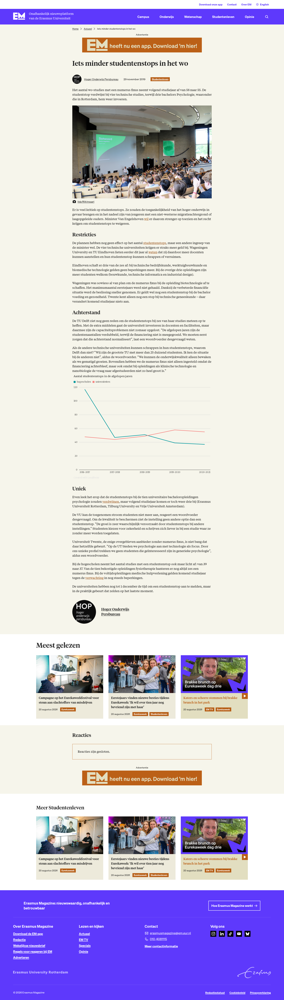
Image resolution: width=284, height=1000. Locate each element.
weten (152, 252)
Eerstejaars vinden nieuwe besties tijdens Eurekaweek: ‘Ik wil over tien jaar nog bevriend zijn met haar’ (140, 702)
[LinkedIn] (222, 934)
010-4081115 (158, 939)
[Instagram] (213, 934)
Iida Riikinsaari (86, 202)
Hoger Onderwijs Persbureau (101, 79)
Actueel (88, 28)
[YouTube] (239, 934)
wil (146, 219)
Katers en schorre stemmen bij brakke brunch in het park (210, 700)
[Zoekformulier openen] (267, 17)
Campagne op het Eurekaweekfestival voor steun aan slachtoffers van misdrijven (69, 700)
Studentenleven (160, 79)
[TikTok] (230, 934)
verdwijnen (110, 502)
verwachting (94, 578)
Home (75, 28)
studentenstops (154, 243)
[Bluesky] (247, 934)
